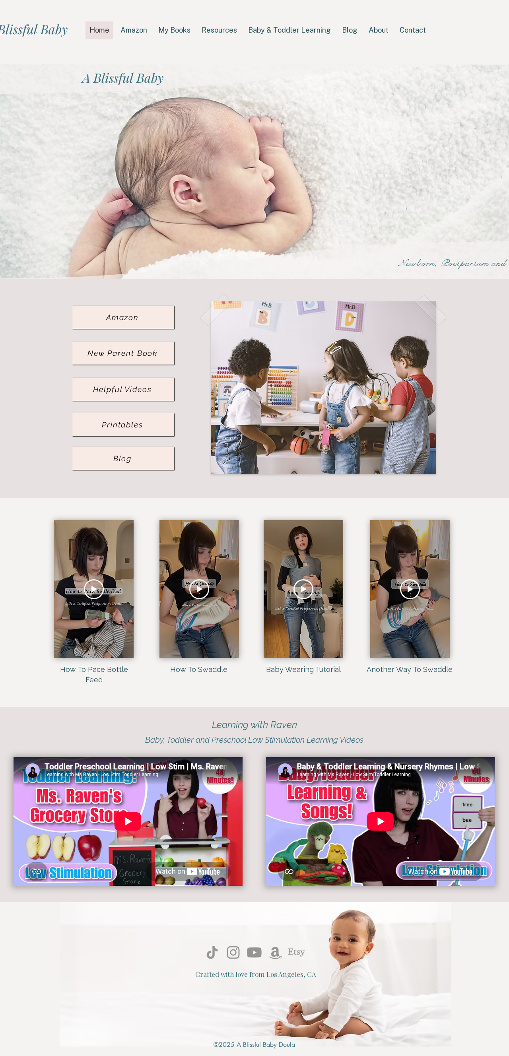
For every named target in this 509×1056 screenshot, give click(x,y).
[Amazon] (275, 952)
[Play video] (94, 589)
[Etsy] (296, 952)
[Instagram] (233, 952)
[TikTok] (212, 952)
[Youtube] (254, 952)
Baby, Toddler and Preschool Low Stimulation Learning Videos (254, 740)
